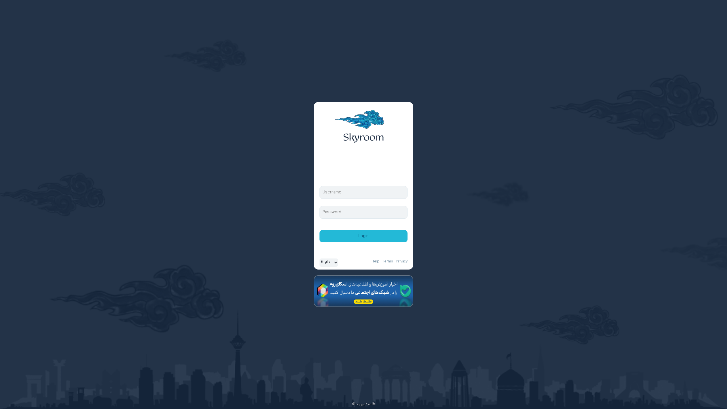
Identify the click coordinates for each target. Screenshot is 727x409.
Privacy (402, 261)
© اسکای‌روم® (363, 404)
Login (363, 236)
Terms (387, 261)
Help (375, 261)
